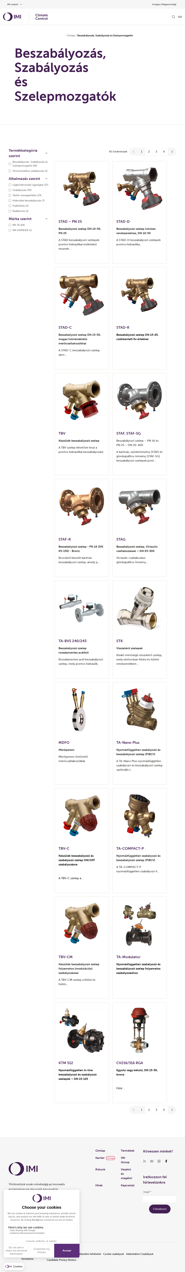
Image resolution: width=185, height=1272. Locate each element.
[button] (134, 152)
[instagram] (159, 1161)
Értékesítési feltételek (88, 1254)
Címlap (71, 35)
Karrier (99, 1158)
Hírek (99, 1185)
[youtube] (151, 1161)
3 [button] (156, 151)
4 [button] (164, 151)
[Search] (173, 17)
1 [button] (141, 151)
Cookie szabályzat (113, 1254)
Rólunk (100, 1169)
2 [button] (149, 151)
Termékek (127, 1150)
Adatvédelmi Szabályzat (139, 1254)
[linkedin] (144, 1161)
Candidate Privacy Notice (61, 1260)
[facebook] (166, 1161)
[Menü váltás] (180, 17)
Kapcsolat (127, 1185)
